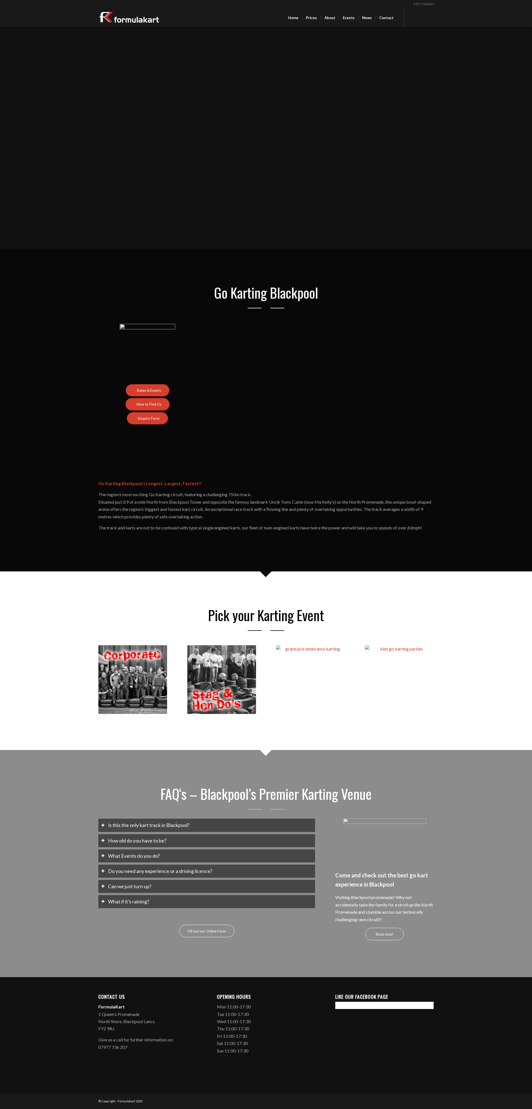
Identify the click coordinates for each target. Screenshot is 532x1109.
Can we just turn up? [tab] (129, 886)
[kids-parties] (399, 679)
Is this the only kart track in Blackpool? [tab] (149, 825)
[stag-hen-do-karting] (221, 679)
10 (341, 474)
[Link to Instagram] (429, 17)
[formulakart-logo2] (129, 17)
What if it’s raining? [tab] (128, 902)
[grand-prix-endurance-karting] (310, 679)
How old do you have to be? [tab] (137, 841)
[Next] (421, 398)
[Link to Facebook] (413, 17)
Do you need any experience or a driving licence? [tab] (160, 871)
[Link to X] (421, 17)
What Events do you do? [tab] (134, 856)
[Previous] (229, 398)
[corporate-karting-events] (132, 679)
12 (350, 474)
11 (345, 474)
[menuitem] (293, 17)
